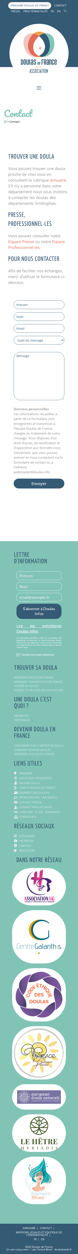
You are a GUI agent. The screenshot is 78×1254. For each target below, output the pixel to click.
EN (58, 11)
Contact (60, 5)
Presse (15, 11)
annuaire (58, 180)
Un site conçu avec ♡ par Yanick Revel (29, 1249)
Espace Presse (21, 241)
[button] (65, 11)
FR (52, 11)
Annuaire (29, 1228)
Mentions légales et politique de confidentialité (39, 1234)
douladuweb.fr (63, 1249)
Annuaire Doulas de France (29, 5)
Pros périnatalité (35, 11)
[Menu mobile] (39, 88)
